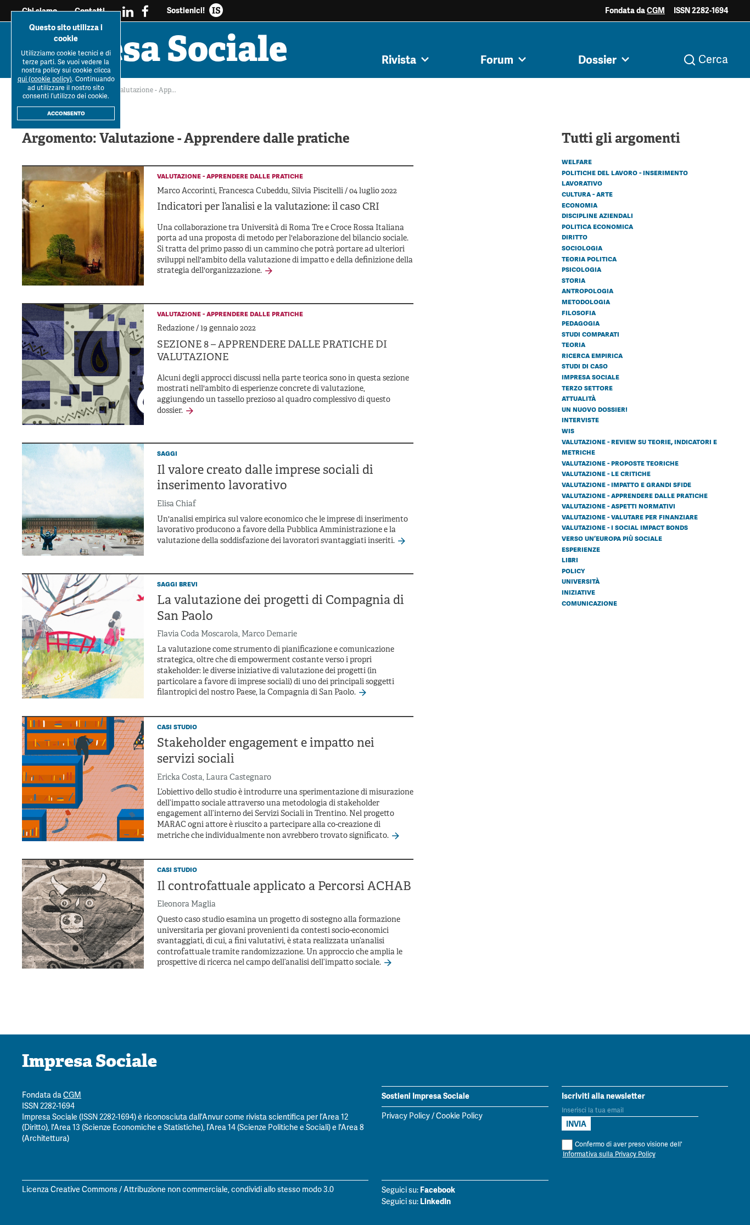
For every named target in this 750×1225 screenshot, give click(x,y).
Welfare (577, 161)
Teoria (573, 344)
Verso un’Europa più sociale (612, 538)
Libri (570, 559)
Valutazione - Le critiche (606, 473)
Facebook (437, 1190)
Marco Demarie (269, 634)
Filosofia (579, 312)
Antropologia (587, 290)
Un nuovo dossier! (595, 409)
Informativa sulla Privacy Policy (609, 1154)
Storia (573, 280)
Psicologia (581, 269)
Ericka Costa (180, 777)
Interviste (580, 419)
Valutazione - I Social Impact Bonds (625, 527)
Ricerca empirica (592, 355)
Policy (573, 570)
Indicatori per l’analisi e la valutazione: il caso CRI (268, 207)
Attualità (579, 398)
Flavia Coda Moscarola (197, 634)
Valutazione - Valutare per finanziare (630, 517)
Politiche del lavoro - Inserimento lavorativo (625, 177)
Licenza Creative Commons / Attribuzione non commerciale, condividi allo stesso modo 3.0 (178, 1190)
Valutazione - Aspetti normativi (618, 506)
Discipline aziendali (597, 215)
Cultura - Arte (587, 194)
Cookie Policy (459, 1116)
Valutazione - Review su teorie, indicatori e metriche (639, 447)
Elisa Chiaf (176, 504)
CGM (656, 10)
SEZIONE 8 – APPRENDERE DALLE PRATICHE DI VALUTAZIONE (272, 351)
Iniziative (578, 592)
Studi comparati (590, 334)
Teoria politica (589, 259)
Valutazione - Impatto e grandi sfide (626, 484)
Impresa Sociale (155, 52)
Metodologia (586, 301)
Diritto (574, 237)
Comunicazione (589, 603)
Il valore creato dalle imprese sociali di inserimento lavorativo (265, 478)
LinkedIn (435, 1201)
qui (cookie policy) (45, 79)
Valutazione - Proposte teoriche (620, 463)
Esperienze (581, 549)
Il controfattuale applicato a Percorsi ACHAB (284, 887)
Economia (579, 205)
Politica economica (597, 226)
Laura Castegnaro (238, 777)
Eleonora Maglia (186, 904)
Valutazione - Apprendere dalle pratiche (635, 495)
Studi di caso (585, 366)
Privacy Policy (406, 1116)
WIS (568, 430)
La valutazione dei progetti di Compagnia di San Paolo (280, 609)
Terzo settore (587, 388)
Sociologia (582, 248)
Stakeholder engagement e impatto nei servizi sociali (265, 751)
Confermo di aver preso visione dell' (622, 1149)
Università (581, 581)
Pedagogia (581, 323)
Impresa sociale (590, 377)
